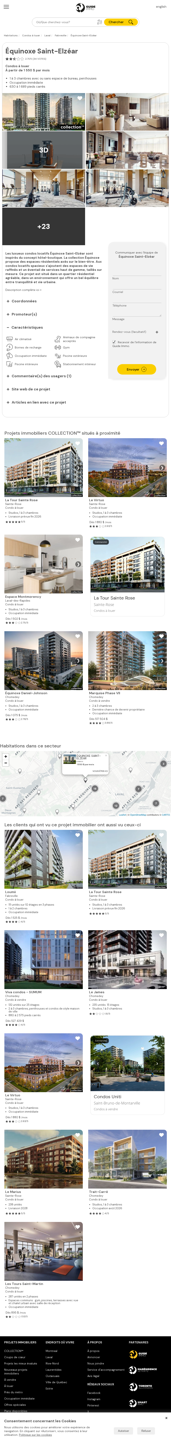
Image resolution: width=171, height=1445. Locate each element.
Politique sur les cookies (35, 1435)
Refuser (146, 1430)
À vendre (10, 1380)
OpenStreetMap (138, 814)
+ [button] (5, 756)
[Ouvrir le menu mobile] (6, 6)
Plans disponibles (15, 1411)
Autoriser (123, 1430)
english (161, 6)
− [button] (5, 763)
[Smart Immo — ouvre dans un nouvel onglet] (148, 1403)
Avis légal (93, 1376)
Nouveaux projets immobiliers (15, 1371)
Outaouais (52, 1376)
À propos (93, 1351)
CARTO (166, 814)
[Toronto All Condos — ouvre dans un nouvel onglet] (148, 1387)
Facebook (93, 1393)
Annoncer (93, 1357)
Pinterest (93, 1405)
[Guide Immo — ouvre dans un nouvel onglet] (148, 1354)
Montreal (51, 1351)
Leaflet (122, 814)
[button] (99, 22)
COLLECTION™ (13, 1351)
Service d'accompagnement (105, 1370)
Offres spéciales (15, 1405)
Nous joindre (95, 1363)
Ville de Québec (56, 1382)
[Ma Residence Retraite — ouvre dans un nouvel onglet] (148, 1370)
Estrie (49, 1388)
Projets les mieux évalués (20, 1363)
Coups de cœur (14, 1357)
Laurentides (54, 1370)
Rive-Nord (52, 1363)
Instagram (93, 1399)
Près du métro (13, 1392)
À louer (8, 1386)
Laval (49, 1357)
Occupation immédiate (19, 1398)
